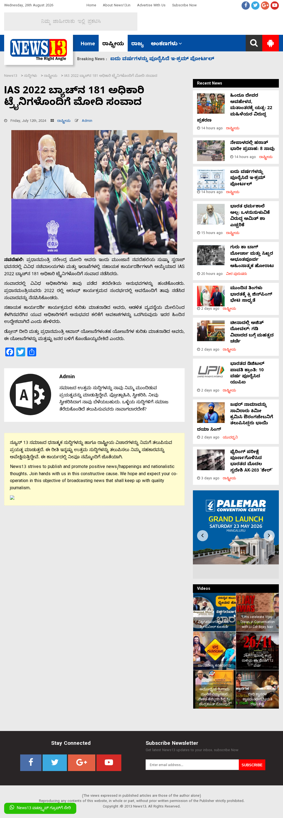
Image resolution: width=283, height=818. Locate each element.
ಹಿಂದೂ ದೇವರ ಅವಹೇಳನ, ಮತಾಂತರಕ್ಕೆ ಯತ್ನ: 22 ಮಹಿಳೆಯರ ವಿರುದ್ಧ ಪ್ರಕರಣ (234, 108)
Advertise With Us (151, 6)
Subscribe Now (184, 6)
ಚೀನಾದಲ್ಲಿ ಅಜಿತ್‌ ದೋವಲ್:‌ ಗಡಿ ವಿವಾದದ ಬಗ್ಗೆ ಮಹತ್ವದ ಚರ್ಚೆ (252, 332)
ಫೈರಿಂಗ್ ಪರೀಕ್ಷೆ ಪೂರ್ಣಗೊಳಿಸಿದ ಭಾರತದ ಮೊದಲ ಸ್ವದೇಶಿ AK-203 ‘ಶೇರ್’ (251, 461)
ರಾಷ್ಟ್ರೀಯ (113, 44)
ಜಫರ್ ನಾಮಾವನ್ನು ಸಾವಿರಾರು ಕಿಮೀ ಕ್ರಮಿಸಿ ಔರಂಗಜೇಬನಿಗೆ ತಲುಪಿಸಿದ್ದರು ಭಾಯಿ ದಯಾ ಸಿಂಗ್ (235, 417)
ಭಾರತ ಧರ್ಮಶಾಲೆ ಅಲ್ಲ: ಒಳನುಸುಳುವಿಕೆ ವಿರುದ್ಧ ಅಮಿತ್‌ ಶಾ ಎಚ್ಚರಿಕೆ (250, 216)
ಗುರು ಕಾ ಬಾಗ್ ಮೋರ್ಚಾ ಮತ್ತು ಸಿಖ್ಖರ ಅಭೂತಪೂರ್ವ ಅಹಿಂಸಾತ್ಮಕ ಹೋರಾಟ (252, 257)
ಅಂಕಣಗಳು (164, 44)
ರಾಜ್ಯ (137, 44)
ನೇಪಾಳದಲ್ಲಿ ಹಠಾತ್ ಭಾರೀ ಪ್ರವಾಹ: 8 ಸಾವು (252, 146)
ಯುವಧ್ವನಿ (230, 438)
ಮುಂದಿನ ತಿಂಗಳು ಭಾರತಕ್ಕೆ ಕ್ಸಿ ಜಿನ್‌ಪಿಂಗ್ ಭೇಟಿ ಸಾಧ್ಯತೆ (167, 59)
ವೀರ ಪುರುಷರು (236, 274)
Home (91, 6)
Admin (87, 121)
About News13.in (116, 6)
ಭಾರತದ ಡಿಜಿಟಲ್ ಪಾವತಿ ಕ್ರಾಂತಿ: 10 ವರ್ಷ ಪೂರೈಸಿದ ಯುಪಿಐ (247, 373)
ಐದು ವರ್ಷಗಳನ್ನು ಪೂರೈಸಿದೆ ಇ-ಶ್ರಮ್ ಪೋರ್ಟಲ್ (247, 178)
